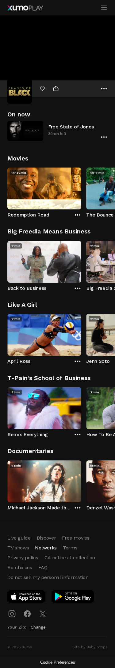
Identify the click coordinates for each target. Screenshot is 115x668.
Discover (46, 538)
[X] (42, 613)
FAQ (43, 567)
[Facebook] (27, 613)
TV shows (18, 548)
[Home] (25, 8)
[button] (57, 131)
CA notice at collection (69, 558)
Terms (70, 548)
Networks (45, 548)
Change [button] (38, 627)
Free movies (75, 538)
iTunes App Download (26, 597)
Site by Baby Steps (90, 647)
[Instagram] (12, 613)
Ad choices (19, 567)
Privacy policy (22, 558)
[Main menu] (104, 7)
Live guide (19, 538)
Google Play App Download (73, 597)
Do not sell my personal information (48, 577)
